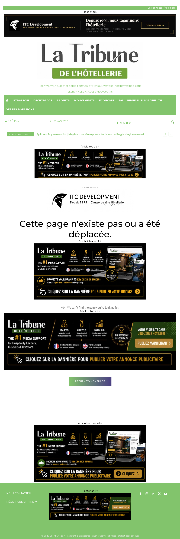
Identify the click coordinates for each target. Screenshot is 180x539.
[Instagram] (120, 123)
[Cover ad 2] (90, 298)
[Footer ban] (90, 506)
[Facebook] (117, 123)
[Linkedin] (153, 494)
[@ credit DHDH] (90, 35)
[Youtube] (127, 123)
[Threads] (130, 123)
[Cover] (90, 178)
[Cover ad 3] (90, 369)
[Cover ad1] (90, 480)
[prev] (165, 134)
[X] (124, 123)
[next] (171, 134)
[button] (157, 122)
